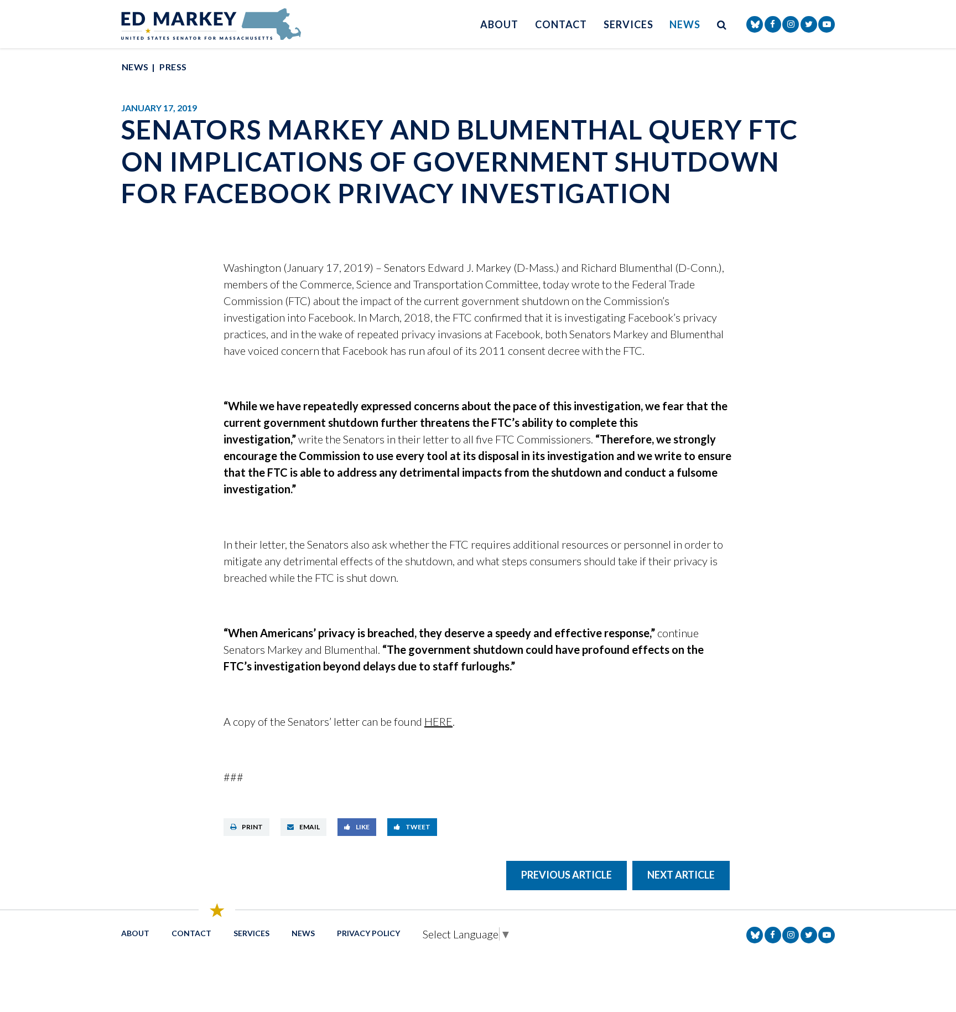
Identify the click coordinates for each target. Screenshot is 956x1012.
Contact (561, 24)
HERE (438, 721)
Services (628, 24)
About (499, 24)
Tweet (418, 827)
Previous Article (566, 875)
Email (309, 827)
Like (363, 827)
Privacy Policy (368, 933)
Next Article (681, 875)
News (684, 24)
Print (252, 827)
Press (172, 66)
